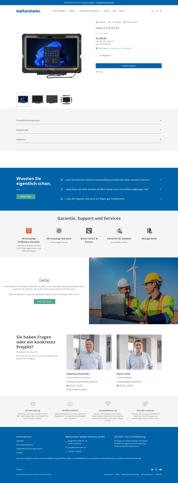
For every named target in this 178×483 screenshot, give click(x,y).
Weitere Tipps (25, 196)
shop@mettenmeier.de (105, 2)
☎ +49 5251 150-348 (124, 385)
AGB (117, 474)
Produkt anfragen (129, 66)
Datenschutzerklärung (130, 474)
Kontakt (159, 474)
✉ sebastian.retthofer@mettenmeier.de (82, 381)
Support (19, 452)
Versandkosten (147, 474)
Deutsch (19, 469)
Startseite (20, 441)
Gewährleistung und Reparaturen (29, 449)
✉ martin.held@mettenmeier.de (129, 381)
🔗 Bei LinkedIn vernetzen (77, 389)
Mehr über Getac (44, 301)
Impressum (108, 474)
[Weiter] (82, 56)
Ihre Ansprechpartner (24, 445)
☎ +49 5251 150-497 (74, 385)
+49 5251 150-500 (87, 2)
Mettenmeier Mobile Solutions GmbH (36, 474)
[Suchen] (152, 11)
